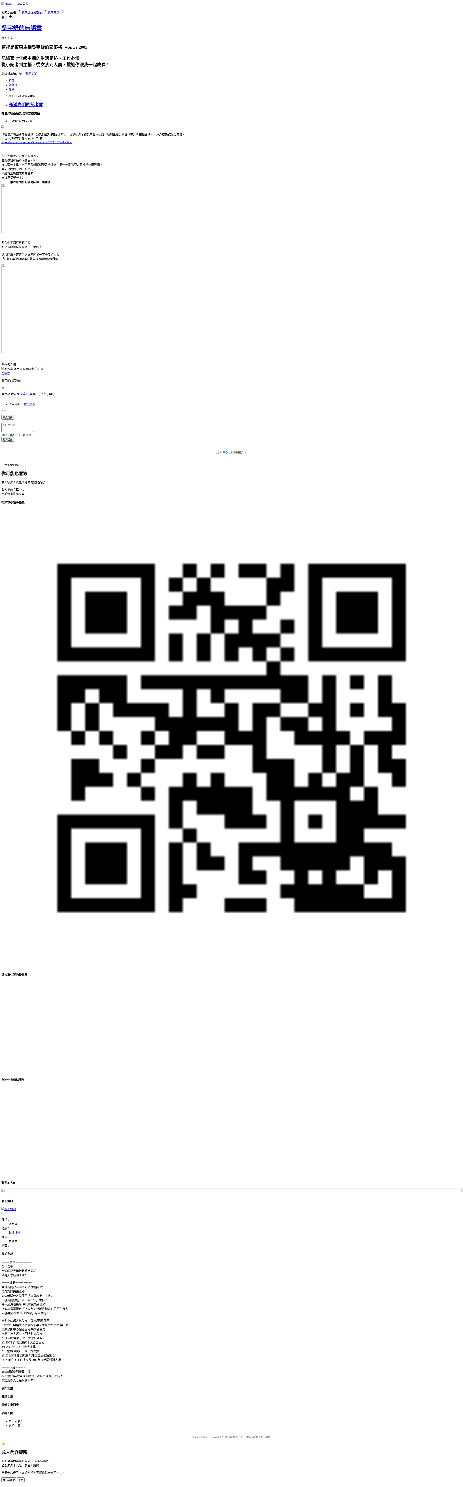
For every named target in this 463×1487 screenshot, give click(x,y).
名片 (11, 89)
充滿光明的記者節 (26, 104)
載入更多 (7, 417)
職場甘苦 (31, 73)
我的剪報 (29, 404)
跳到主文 (7, 38)
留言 (32, 394)
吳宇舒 (5, 373)
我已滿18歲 (9, 1480)
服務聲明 (266, 1436)
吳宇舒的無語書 (21, 28)
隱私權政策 (252, 1436)
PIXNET (204, 1436)
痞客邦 (24, 394)
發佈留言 (7, 439)
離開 (20, 1480)
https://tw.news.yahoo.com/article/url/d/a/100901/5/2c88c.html (36, 142)
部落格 (13, 85)
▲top (4, 410)
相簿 (11, 80)
